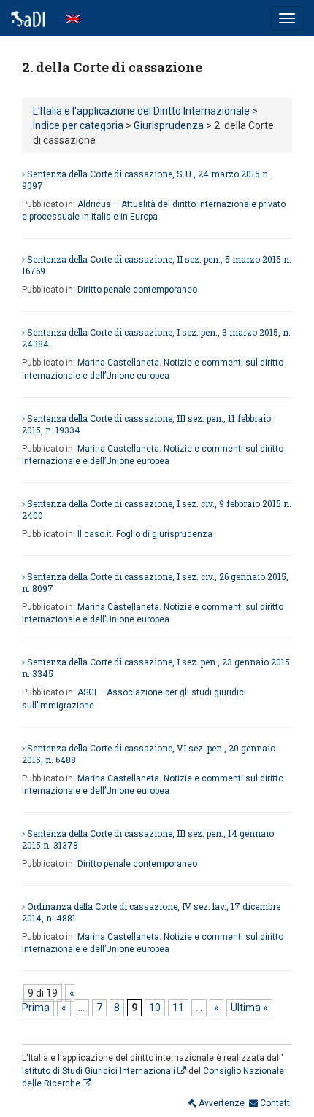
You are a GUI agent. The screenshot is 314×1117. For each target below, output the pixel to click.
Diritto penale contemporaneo (137, 290)
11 (178, 1007)
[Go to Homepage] (27, 18)
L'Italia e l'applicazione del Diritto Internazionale (141, 111)
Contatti (275, 1103)
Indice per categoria (78, 125)
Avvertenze (220, 1103)
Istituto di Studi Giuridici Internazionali (99, 1071)
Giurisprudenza (169, 125)
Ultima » (249, 1007)
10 (155, 1007)
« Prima (48, 1000)
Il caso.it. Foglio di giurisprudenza (144, 534)
